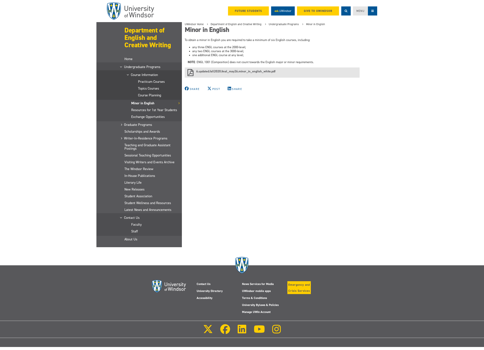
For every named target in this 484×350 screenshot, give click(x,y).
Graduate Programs (138, 124)
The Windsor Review (138, 169)
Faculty (136, 224)
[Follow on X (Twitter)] (208, 332)
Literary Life (133, 182)
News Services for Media (258, 284)
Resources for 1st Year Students (154, 110)
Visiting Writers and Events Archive (149, 162)
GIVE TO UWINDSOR (318, 11)
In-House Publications (139, 175)
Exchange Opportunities (148, 117)
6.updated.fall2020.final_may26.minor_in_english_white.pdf (235, 71)
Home (128, 59)
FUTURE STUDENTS (248, 11)
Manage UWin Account (256, 312)
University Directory (210, 291)
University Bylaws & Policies (260, 305)
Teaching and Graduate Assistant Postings (147, 147)
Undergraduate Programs (142, 67)
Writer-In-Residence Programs (145, 138)
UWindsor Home (194, 24)
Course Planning (149, 95)
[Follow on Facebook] (225, 332)
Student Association (138, 196)
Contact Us (132, 217)
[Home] (130, 11)
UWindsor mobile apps (256, 291)
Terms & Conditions (254, 298)
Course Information (144, 75)
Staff (134, 231)
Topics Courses (148, 88)
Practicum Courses (151, 81)
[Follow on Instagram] (276, 332)
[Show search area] (346, 10)
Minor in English (142, 103)
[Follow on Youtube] (259, 332)
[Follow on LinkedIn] (242, 332)
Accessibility (205, 298)
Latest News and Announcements (147, 210)
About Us (130, 239)
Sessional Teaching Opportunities (147, 155)
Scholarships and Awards (142, 131)
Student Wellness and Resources (147, 203)
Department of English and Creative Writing (147, 38)
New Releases (134, 189)
